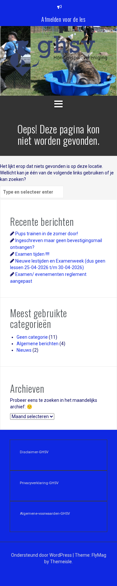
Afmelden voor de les (63, 19)
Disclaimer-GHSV (34, 452)
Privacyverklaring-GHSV (39, 483)
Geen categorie (32, 337)
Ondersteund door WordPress (42, 555)
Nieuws (24, 350)
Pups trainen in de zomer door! (46, 233)
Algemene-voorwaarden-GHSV (45, 513)
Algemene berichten (37, 343)
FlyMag (99, 555)
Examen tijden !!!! (32, 254)
